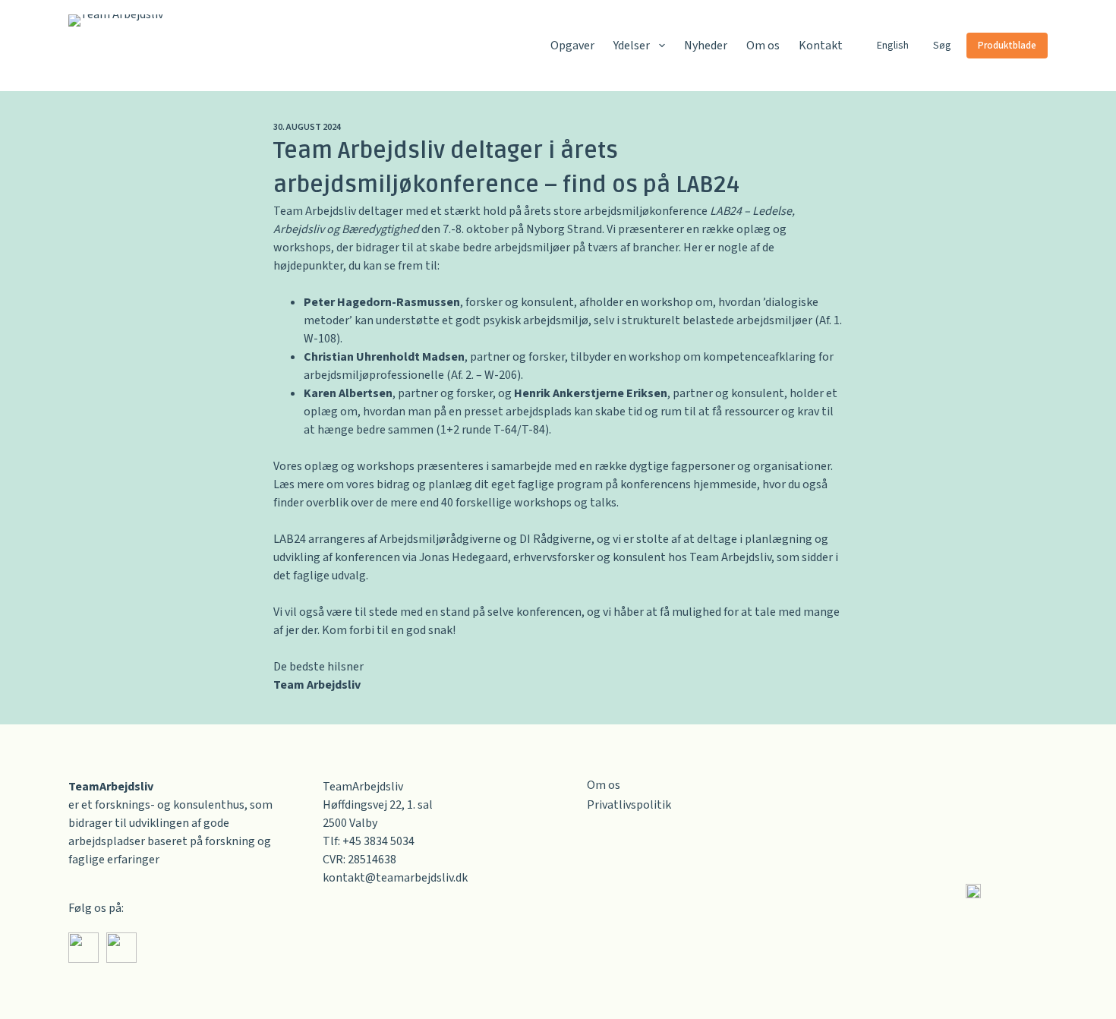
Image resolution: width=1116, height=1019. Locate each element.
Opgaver (572, 45)
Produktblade (1007, 45)
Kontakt (821, 45)
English (893, 45)
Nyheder (705, 45)
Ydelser (631, 45)
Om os (763, 45)
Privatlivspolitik (629, 805)
